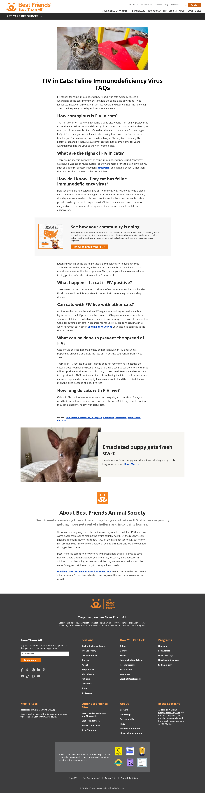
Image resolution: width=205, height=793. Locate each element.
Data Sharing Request (91, 778)
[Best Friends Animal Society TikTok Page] (28, 677)
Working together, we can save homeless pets (84, 571)
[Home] (28, 6)
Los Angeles (164, 650)
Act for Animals (89, 655)
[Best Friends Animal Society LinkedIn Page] (39, 670)
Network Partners (91, 725)
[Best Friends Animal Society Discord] (39, 677)
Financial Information (131, 733)
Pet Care (61, 420)
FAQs (122, 723)
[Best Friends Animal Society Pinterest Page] (33, 670)
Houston (162, 646)
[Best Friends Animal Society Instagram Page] (28, 670)
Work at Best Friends (130, 678)
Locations (158, 5)
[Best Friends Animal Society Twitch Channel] (33, 677)
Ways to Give (88, 669)
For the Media (127, 719)
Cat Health (108, 417)
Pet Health (120, 417)
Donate (194, 5)
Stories (173, 11)
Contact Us (72, 778)
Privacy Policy (110, 778)
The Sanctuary (137, 11)
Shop (166, 5)
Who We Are (133, 5)
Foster (123, 655)
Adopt (182, 11)
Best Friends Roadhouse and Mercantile (94, 715)
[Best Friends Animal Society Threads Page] (44, 670)
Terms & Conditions (129, 778)
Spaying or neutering (100, 326)
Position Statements (130, 728)
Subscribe (29, 660)
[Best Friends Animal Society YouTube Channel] (23, 677)
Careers (124, 709)
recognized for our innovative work (89, 757)
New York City (165, 655)
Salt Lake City (165, 664)
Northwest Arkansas (168, 660)
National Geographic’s (169, 711)
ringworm (103, 167)
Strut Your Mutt (89, 730)
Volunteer (125, 674)
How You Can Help (157, 11)
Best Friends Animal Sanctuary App (38, 709)
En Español (175, 5)
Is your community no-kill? (88, 246)
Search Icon (187, 5)
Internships (125, 714)
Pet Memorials (146, 5)
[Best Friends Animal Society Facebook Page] (23, 670)
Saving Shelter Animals (114, 11)
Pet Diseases (134, 417)
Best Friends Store (91, 720)
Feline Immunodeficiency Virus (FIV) (84, 417)
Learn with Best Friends (131, 660)
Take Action (126, 669)
